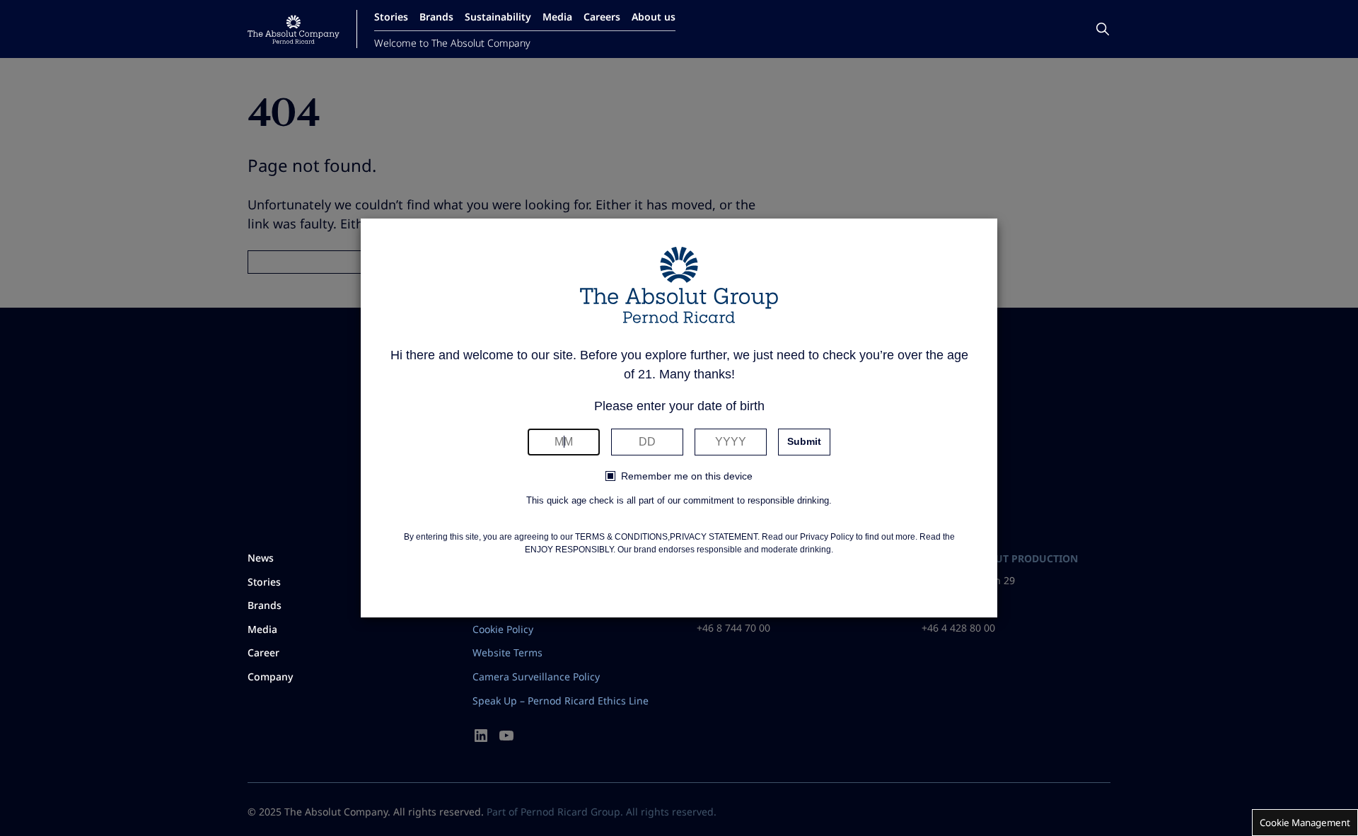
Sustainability (498, 16)
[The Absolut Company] (294, 29)
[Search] (1102, 29)
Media (557, 16)
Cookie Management (1305, 822)
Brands (436, 16)
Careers (602, 16)
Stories (391, 16)
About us (653, 16)
